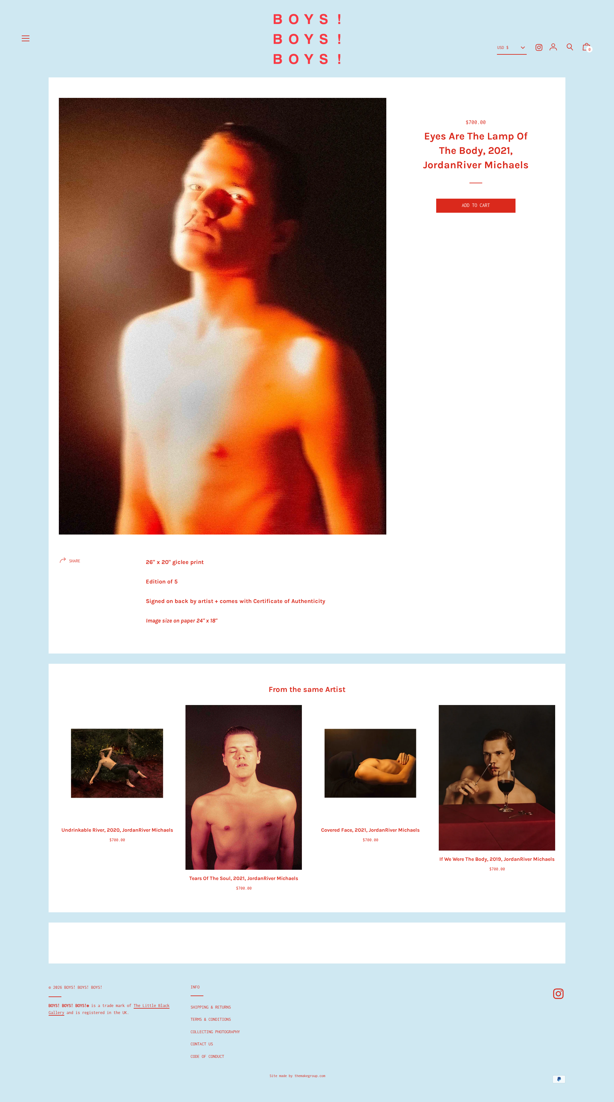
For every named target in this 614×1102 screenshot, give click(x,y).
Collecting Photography (215, 1031)
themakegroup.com (310, 1076)
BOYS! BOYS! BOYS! (83, 987)
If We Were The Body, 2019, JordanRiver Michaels (497, 859)
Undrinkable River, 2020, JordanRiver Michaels (117, 830)
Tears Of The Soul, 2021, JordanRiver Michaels (243, 878)
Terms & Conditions (211, 1019)
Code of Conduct (207, 1056)
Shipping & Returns (211, 1007)
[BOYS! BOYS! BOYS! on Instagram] (539, 47)
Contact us (202, 1044)
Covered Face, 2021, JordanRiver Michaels (370, 830)
